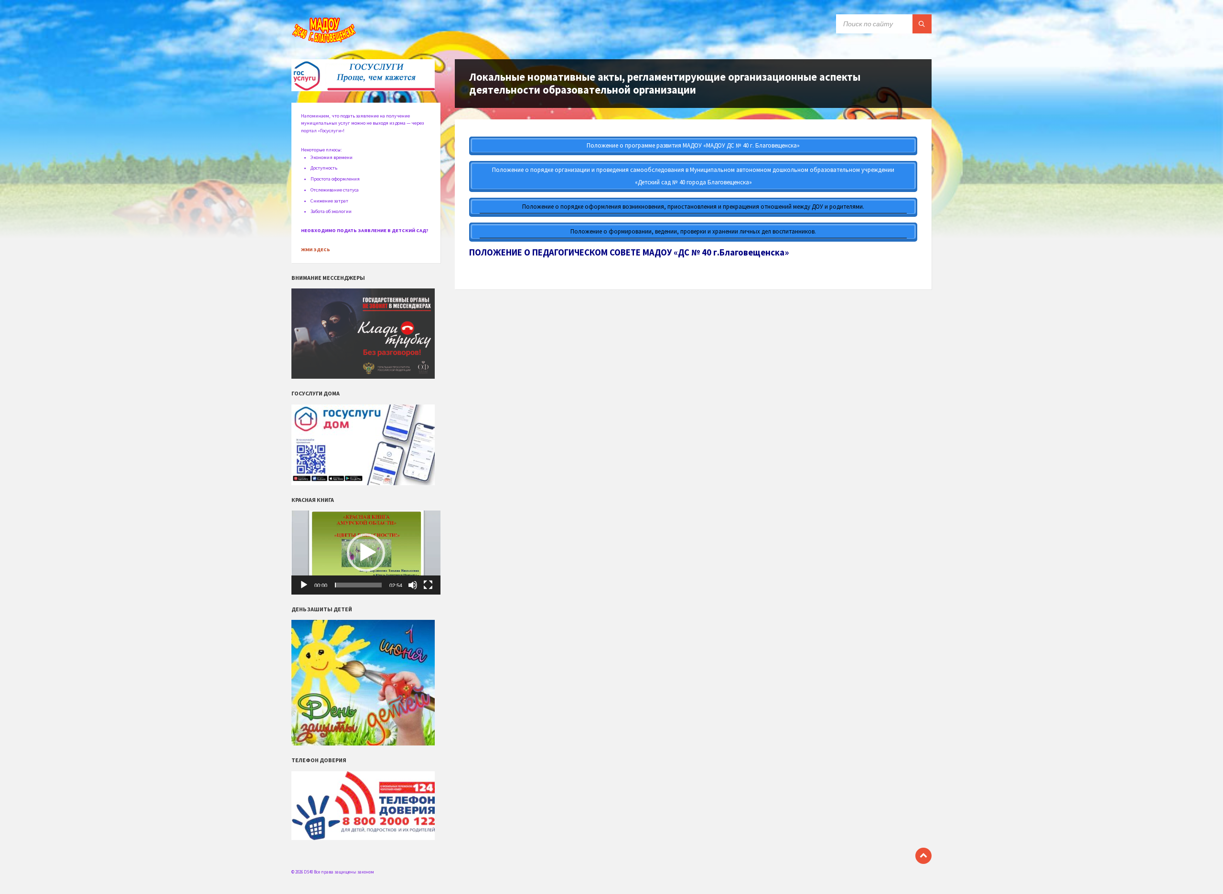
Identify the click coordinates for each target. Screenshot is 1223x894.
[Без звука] (413, 585)
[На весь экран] (428, 585)
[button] (366, 552)
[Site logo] (324, 41)
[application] (365, 553)
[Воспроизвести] (304, 585)
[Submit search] (922, 23)
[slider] (358, 585)
